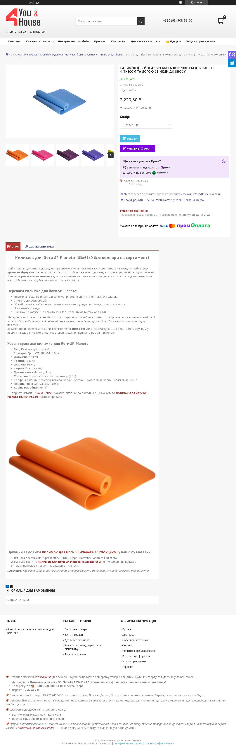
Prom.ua (136, 740)
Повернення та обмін (73, 41)
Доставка (128, 634)
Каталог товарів (38, 41)
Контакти (118, 41)
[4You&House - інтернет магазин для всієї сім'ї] (23, 17)
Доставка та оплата (145, 41)
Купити (131, 139)
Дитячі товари (74, 634)
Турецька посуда (75, 654)
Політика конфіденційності (139, 650)
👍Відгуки (173, 41)
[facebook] (7, 587)
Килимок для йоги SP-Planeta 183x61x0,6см (79, 552)
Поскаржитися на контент (128, 743)
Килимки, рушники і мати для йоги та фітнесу (68, 54)
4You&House (43, 393)
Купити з (133, 148)
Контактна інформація (136, 656)
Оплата (127, 645)
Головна (14, 41)
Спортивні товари (26, 54)
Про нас (99, 41)
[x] (11, 587)
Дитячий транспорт (77, 640)
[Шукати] (141, 21)
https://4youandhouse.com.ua (36, 727)
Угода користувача (200, 41)
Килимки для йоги (111, 54)
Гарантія (127, 666)
